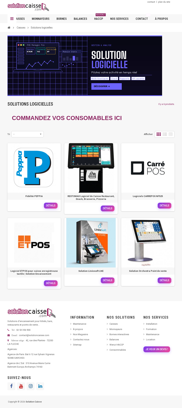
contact (151, 2)
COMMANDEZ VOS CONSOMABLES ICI (67, 118)
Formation (151, 329)
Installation (151, 324)
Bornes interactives (119, 334)
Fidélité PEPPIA (34, 196)
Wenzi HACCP (116, 344)
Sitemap (77, 344)
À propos (161, 18)
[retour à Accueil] (8, 27)
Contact (143, 17)
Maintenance (79, 324)
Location (150, 339)
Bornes (62, 18)
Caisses (19, 18)
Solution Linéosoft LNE (90, 271)
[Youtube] (21, 386)
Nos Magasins (80, 334)
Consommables (117, 350)
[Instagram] (30, 386)
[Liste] (165, 134)
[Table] (171, 134)
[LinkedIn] (40, 386)
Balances (80, 18)
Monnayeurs (40, 18)
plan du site (164, 2)
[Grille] (159, 134)
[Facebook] (11, 386)
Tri (8, 134)
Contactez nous (81, 339)
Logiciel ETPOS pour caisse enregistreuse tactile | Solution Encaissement (34, 272)
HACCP (99, 17)
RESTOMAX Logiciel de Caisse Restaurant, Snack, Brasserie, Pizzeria (91, 197)
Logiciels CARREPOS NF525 (148, 196)
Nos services (119, 18)
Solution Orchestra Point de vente (148, 271)
